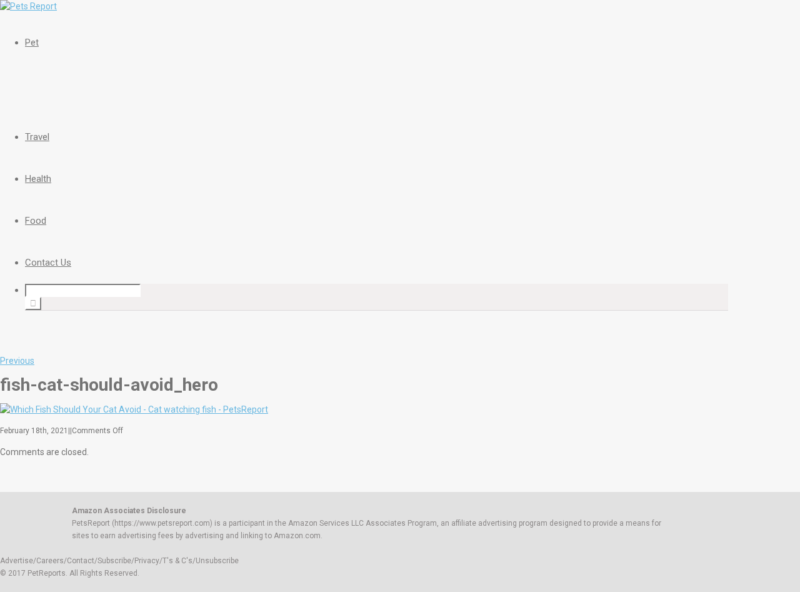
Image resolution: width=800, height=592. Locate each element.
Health (38, 178)
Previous (17, 361)
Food (35, 220)
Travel (37, 137)
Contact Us (48, 262)
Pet (32, 42)
